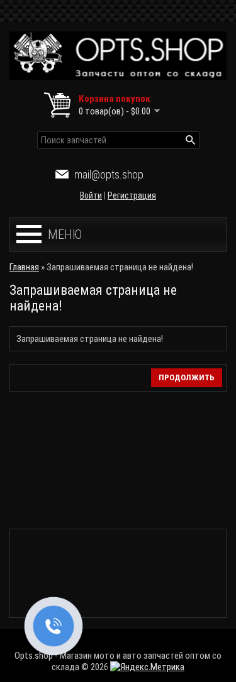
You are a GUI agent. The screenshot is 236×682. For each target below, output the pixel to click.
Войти (91, 195)
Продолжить (187, 377)
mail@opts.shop (108, 174)
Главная (24, 267)
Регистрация (132, 195)
